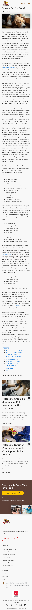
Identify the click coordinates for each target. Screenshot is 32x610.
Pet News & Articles (7, 565)
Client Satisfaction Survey (9, 549)
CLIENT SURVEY (11, 366)
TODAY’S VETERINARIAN (14, 352)
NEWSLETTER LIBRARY (13, 361)
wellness (18, 305)
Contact (4, 579)
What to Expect (6, 557)
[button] (29, 3)
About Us (5, 574)
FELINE (8, 370)
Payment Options (7, 563)
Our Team (5, 576)
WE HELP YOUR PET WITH (14, 350)
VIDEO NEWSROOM (12, 363)
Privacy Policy (22, 608)
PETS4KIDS (9, 368)
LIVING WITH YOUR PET (13, 357)
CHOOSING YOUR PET (13, 354)
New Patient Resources (8, 554)
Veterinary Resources (8, 560)
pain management (8, 68)
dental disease (6, 254)
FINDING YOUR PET (12, 359)
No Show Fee (6, 552)
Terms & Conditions (11, 608)
